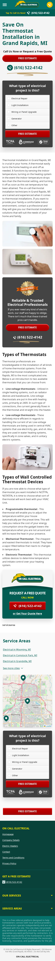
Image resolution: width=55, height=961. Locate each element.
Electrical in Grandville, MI (17, 661)
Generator (16, 118)
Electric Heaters (10, 845)
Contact (6, 851)
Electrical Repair (19, 98)
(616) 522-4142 (29, 337)
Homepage (7, 834)
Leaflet (48, 726)
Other (14, 125)
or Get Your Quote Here (27, 613)
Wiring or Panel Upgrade (24, 111)
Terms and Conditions (13, 857)
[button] (23, 677)
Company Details (11, 840)
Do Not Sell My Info (42, 951)
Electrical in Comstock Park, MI (20, 655)
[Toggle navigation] (4, 4)
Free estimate (27, 58)
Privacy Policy (9, 863)
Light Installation (19, 105)
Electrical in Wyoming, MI (17, 649)
